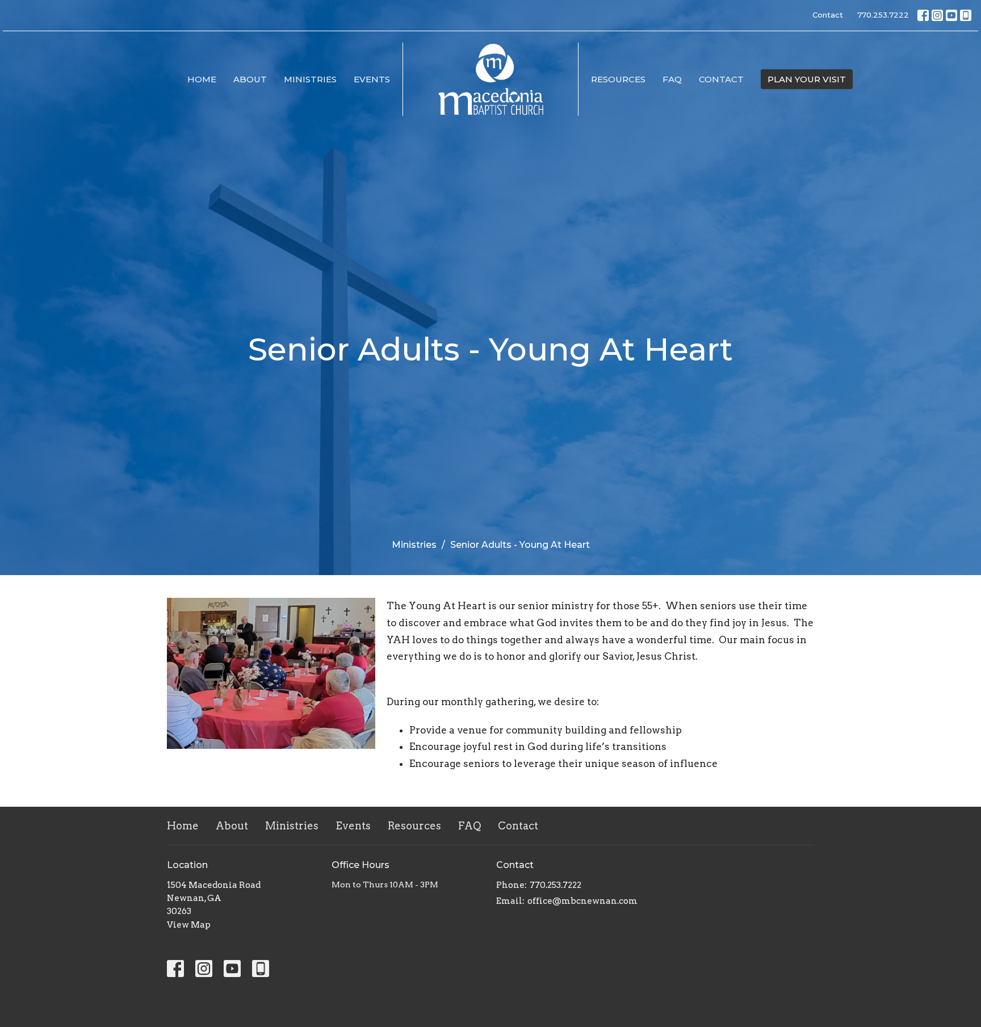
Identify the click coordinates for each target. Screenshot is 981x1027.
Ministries (310, 79)
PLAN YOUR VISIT (807, 79)
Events (372, 79)
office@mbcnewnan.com (582, 901)
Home (201, 79)
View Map (189, 925)
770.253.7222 (883, 14)
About (250, 79)
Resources (618, 79)
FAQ (672, 79)
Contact (827, 14)
